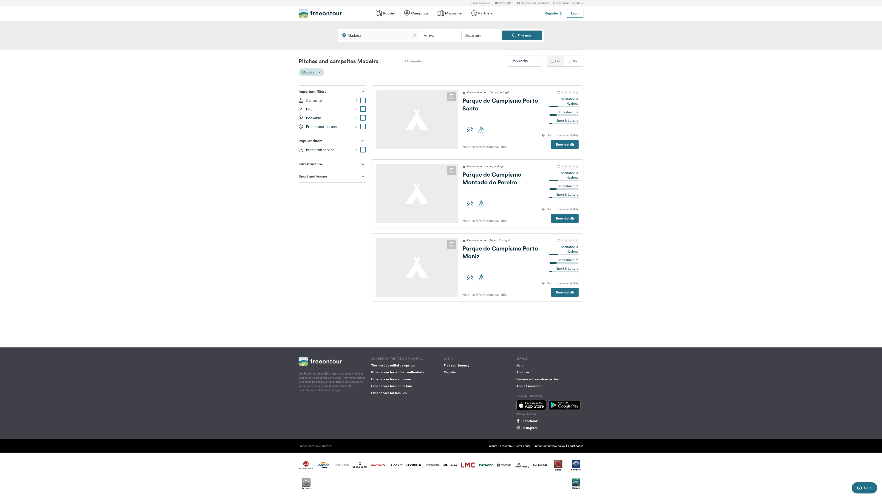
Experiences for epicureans (391, 379)
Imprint (493, 446)
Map (576, 61)
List (557, 61)
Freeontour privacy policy (549, 446)
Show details (564, 144)
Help (519, 365)
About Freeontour (529, 386)
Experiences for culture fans (391, 386)
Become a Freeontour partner (538, 379)
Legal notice (575, 446)
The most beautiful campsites (393, 365)
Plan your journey (456, 365)
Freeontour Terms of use (515, 446)
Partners (485, 13)
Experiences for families (389, 393)
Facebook (530, 421)
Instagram (530, 428)
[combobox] (525, 61)
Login (575, 13)
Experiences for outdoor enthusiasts (397, 372)
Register (552, 13)
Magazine (453, 13)
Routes (389, 13)
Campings (419, 13)
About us (522, 372)
